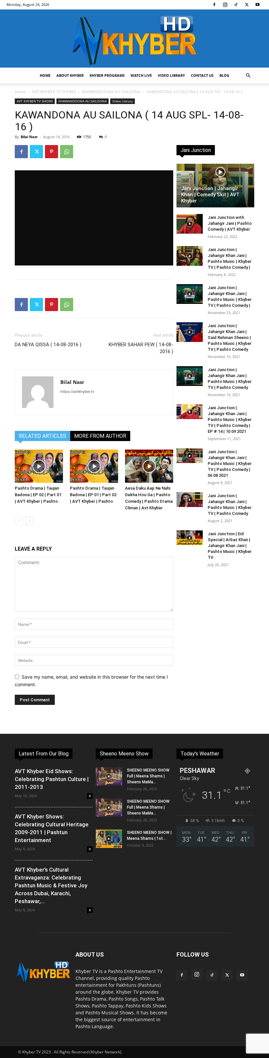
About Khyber (70, 75)
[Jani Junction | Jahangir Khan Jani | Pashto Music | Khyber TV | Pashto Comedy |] (189, 256)
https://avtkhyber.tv (77, 391)
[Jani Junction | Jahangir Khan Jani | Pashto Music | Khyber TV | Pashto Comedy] (189, 376)
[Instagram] (225, 4)
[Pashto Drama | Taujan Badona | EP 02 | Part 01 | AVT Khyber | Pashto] (39, 466)
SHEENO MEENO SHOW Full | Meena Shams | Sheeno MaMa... (148, 776)
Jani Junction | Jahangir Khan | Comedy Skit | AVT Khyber (210, 194)
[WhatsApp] (66, 151)
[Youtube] (257, 4)
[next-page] (29, 521)
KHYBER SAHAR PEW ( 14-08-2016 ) (141, 348)
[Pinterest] (51, 151)
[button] (248, 76)
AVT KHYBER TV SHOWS (54, 92)
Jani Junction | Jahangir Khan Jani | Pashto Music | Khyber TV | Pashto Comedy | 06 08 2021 (230, 463)
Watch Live (141, 75)
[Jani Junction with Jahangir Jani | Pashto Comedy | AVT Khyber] (189, 224)
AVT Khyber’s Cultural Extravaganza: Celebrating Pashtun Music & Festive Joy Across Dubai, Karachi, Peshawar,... (51, 885)
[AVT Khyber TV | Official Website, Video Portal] (134, 39)
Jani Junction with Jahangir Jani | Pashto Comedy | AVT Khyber (230, 223)
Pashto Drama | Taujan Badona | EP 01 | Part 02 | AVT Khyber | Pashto (93, 495)
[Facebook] (214, 4)
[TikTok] (236, 4)
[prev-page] (19, 521)
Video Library (171, 75)
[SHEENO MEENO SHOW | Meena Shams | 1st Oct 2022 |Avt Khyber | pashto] (109, 839)
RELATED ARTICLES (42, 436)
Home (45, 75)
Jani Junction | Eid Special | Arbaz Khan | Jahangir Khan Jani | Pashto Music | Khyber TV (230, 545)
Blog (224, 75)
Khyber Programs (107, 75)
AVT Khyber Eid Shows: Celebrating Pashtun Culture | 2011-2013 (52, 779)
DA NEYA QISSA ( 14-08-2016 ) (48, 345)
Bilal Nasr (29, 136)
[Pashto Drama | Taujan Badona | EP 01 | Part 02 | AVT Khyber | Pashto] (94, 466)
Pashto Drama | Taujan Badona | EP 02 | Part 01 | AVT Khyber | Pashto (38, 495)
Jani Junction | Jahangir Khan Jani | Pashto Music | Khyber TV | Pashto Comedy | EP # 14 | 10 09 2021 (230, 419)
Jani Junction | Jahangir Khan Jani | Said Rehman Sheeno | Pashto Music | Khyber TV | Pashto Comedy (230, 337)
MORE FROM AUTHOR (100, 436)
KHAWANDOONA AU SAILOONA (111, 92)
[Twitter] (247, 4)
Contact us (202, 75)
